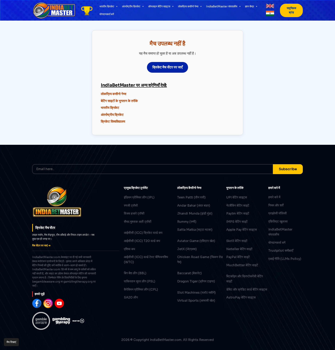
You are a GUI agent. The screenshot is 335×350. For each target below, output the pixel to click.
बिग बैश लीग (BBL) (135, 273)
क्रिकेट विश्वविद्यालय (113, 122)
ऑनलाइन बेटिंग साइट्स (159, 6)
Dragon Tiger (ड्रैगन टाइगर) (196, 281)
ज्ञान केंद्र (249, 6)
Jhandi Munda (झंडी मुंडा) (194, 213)
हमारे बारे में (274, 197)
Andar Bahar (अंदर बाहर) (193, 205)
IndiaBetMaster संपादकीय (221, 6)
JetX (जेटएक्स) (187, 249)
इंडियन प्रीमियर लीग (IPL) (139, 197)
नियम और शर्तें (275, 205)
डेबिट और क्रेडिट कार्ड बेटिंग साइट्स (246, 289)
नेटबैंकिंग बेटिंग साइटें (237, 205)
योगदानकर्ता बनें (106, 14)
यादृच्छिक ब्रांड (291, 10)
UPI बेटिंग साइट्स (236, 197)
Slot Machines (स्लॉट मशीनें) (196, 293)
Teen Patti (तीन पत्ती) (191, 197)
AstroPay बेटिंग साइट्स (241, 297)
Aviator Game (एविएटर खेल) (196, 241)
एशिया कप (129, 249)
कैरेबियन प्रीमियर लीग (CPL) (141, 289)
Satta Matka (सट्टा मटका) (194, 230)
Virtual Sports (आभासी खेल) (196, 301)
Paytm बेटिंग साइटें (237, 213)
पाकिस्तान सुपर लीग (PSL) (139, 281)
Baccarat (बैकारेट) (189, 273)
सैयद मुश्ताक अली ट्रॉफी (137, 222)
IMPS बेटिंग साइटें (237, 222)
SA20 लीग (131, 297)
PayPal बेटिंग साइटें (238, 257)
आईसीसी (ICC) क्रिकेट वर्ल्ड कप (143, 233)
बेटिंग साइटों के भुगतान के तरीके (119, 101)
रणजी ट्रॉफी (131, 205)
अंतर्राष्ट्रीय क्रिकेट (131, 6)
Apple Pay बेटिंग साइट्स (241, 230)
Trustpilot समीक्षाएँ (280, 251)
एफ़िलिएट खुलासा (278, 221)
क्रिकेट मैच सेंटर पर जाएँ (167, 67)
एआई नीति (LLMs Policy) (284, 259)
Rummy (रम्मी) (186, 222)
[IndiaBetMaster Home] (54, 10)
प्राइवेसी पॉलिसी (277, 213)
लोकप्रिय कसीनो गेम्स (188, 6)
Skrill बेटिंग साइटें (236, 241)
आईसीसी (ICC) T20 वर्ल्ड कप (142, 241)
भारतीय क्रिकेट (106, 6)
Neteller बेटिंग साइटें (239, 249)
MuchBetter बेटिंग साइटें (242, 265)
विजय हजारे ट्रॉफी (134, 213)
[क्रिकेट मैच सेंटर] (87, 10)
